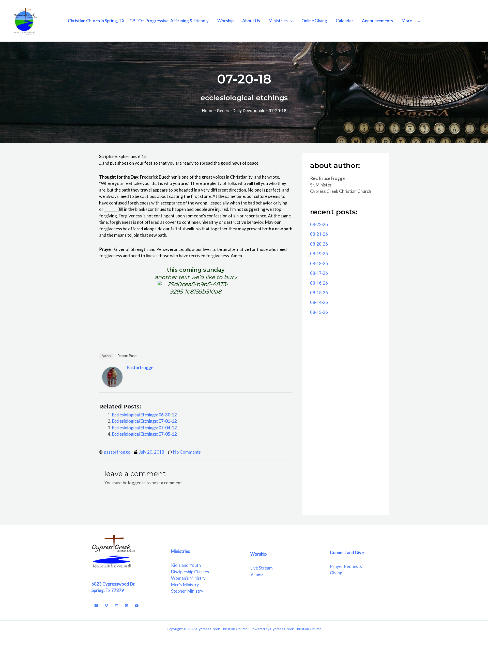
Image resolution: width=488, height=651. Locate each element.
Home (208, 110)
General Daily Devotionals (241, 110)
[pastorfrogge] (112, 376)
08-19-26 (319, 253)
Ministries (278, 20)
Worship (225, 20)
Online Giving (314, 20)
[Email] (116, 605)
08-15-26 (319, 292)
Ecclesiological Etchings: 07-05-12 (144, 434)
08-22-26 (319, 224)
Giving (336, 572)
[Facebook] (96, 605)
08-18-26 (319, 263)
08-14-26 (319, 302)
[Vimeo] (106, 605)
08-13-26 (319, 312)
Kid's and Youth (186, 565)
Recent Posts (127, 356)
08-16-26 (319, 283)
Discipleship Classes (190, 571)
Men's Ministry (185, 584)
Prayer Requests (346, 566)
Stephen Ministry (187, 591)
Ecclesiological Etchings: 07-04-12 (144, 427)
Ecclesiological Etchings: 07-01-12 (144, 421)
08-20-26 (319, 244)
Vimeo (256, 574)
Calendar (344, 20)
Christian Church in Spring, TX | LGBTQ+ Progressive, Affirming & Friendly (138, 20)
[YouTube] (136, 605)
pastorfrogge (140, 367)
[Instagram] (126, 605)
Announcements (377, 20)
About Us (251, 20)
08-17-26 (319, 273)
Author (106, 356)
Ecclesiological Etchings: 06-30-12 (144, 414)
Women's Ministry (188, 578)
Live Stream (261, 568)
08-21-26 (319, 234)
